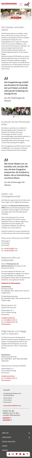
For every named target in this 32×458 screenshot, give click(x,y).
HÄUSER (4, 446)
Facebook (6, 418)
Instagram (6, 420)
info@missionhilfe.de (8, 318)
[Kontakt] (9, 454)
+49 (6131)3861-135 (10, 248)
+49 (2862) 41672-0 (10, 320)
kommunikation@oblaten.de (12, 405)
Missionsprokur (6, 324)
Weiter (27, 112)
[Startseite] (9, 4)
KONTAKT (5, 450)
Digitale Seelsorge (8, 441)
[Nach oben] (27, 454)
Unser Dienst (6, 437)
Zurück (4, 112)
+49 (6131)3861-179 (10, 250)
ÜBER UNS (5, 433)
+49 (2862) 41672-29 (11, 322)
